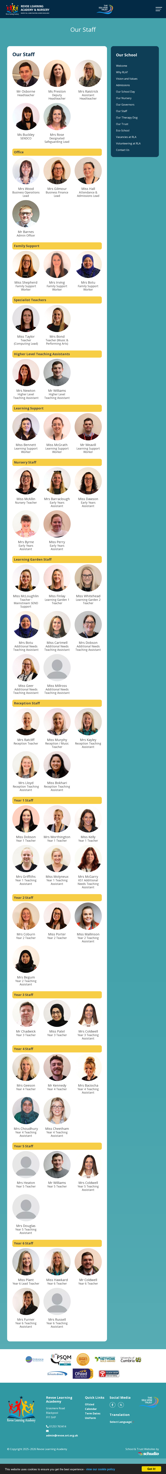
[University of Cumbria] (131, 1359)
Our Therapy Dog (127, 117)
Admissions (123, 85)
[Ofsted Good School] (83, 1373)
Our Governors (125, 104)
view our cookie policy (100, 1469)
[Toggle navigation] (159, 8)
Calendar (91, 1409)
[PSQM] (61, 1359)
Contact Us (122, 150)
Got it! (151, 1469)
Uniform (90, 1418)
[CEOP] (109, 1374)
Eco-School (122, 130)
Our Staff (121, 111)
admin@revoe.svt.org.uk (62, 1435)
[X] (121, 1405)
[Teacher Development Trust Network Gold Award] (105, 1359)
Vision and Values (126, 78)
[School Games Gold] (83, 1359)
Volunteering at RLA (128, 143)
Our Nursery (123, 98)
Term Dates (92, 1413)
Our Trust (122, 124)
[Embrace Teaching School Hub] (35, 1359)
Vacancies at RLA (126, 137)
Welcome (121, 66)
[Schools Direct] (57, 1374)
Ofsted (89, 1404)
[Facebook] (112, 1405)
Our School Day (125, 91)
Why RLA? (122, 72)
